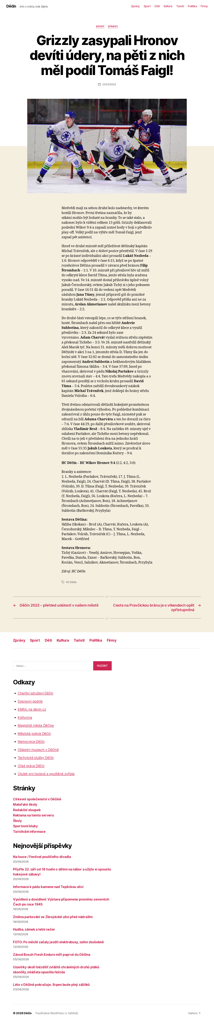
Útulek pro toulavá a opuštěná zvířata (46, 774)
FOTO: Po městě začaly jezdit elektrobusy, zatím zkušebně (58, 942)
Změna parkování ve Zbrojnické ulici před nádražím (53, 917)
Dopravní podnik (30, 701)
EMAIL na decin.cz (32, 709)
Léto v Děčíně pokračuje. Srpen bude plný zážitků (51, 985)
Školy (17, 821)
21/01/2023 (109, 84)
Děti (157, 6)
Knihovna (25, 717)
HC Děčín (71, 582)
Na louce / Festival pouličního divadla (42, 857)
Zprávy (135, 6)
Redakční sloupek (27, 810)
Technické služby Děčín (36, 758)
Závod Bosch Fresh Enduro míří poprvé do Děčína (51, 955)
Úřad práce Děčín (31, 766)
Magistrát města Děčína (36, 725)
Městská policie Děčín (34, 734)
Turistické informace (29, 832)
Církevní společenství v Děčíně (37, 799)
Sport (147, 6)
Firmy (204, 6)
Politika (192, 6)
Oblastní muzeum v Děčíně (38, 750)
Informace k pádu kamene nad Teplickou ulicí (48, 887)
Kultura (168, 6)
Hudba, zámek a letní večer (34, 929)
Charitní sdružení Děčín (35, 693)
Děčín (11, 6)
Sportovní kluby (25, 826)
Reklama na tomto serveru (33, 815)
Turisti (180, 6)
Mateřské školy (25, 804)
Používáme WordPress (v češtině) (56, 1013)
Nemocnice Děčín (31, 742)
